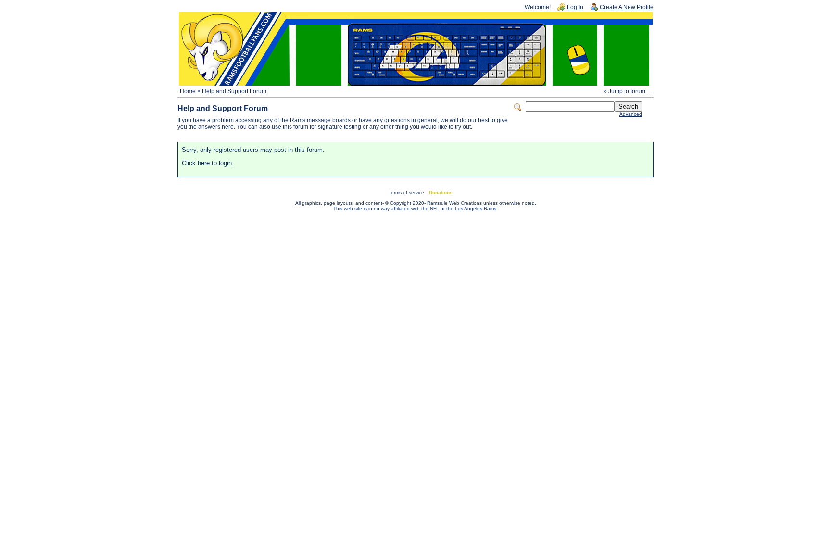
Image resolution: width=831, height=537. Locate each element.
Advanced (630, 114)
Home (188, 91)
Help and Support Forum (234, 91)
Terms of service (406, 192)
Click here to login (207, 163)
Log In (575, 7)
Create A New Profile (627, 7)
